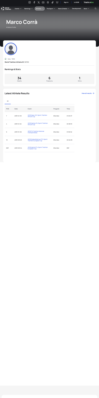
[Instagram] (29, 3)
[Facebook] (34, 3)
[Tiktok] (52, 3)
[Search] (95, 8)
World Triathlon (6, 8)
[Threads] (48, 3)
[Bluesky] (57, 3)
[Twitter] (39, 2)
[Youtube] (43, 2)
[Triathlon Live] (89, 2)
